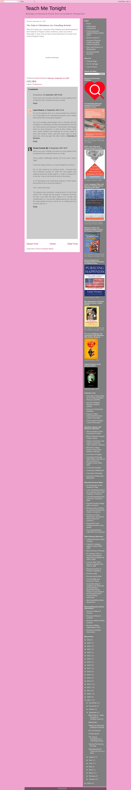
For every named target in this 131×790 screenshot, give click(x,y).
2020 (89, 659)
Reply (35, 103)
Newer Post (32, 244)
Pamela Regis (91, 61)
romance (58, 29)
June (91, 763)
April (91, 770)
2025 (89, 643)
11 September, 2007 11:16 (54, 110)
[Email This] (28, 81)
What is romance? (93, 38)
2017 (89, 668)
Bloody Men (93, 722)
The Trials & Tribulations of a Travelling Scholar (96, 739)
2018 (89, 665)
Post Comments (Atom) (45, 249)
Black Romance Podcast (95, 551)
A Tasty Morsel (94, 734)
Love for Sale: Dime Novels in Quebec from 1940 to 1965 (94, 564)
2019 (89, 662)
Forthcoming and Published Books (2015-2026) (95, 33)
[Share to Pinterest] (35, 81)
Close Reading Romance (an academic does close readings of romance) (95, 492)
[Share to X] (31, 81)
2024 (89, 646)
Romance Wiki (91, 573)
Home (53, 244)
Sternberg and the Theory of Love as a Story (96, 751)
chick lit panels (70, 29)
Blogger (70, 788)
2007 (89, 700)
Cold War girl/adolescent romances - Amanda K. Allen (95, 498)
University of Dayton (93, 468)
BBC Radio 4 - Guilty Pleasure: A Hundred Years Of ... (97, 717)
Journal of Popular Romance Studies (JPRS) (93, 404)
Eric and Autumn (95, 730)
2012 (89, 684)
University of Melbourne (95, 470)
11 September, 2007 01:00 (52, 95)
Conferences (37, 84)
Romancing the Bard (93, 576)
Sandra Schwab (40, 78)
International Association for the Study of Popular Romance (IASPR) (95, 398)
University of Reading (94, 473)
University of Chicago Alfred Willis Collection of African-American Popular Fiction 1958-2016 (95, 461)
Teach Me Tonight (46, 8)
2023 (89, 649)
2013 (89, 681)
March (91, 773)
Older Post (72, 244)
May (90, 766)
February (92, 776)
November (93, 706)
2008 (89, 697)
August (91, 757)
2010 (89, 691)
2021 (89, 656)
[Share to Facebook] (33, 81)
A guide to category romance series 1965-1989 (94, 546)
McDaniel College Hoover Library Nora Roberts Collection (93, 449)
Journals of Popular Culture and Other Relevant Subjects (93, 42)
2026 (89, 640)
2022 (89, 652)
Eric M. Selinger (92, 64)
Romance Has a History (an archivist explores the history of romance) (95, 510)
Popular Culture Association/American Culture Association (94, 416)
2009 (89, 694)
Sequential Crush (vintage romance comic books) (95, 525)
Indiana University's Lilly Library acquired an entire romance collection (95, 443)
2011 (89, 687)
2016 (89, 671)
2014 (89, 678)
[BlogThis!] (29, 81)
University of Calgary (94, 454)
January (92, 779)
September (93, 712)
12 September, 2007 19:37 (58, 148)
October (92, 709)
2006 (89, 783)
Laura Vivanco (38, 110)
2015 (89, 675)
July (90, 760)
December (93, 703)
